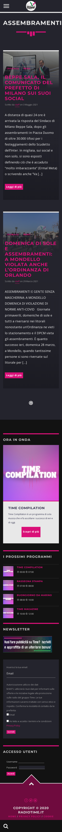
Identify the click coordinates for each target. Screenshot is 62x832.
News (26, 68)
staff (17, 104)
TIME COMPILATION (30, 567)
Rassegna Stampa (30, 581)
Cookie (49, 816)
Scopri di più (31, 531)
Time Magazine (27, 609)
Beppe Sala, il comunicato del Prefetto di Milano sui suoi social (29, 87)
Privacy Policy (13, 725)
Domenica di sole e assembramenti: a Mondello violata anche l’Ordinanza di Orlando (31, 259)
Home (12, 816)
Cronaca (13, 68)
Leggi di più (14, 186)
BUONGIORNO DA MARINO (34, 595)
